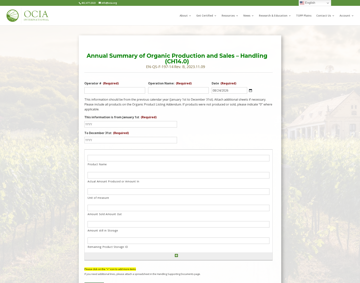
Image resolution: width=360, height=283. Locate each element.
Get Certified (204, 15)
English (309, 2)
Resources (228, 15)
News (246, 15)
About (184, 15)
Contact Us (323, 15)
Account (345, 15)
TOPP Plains (303, 15)
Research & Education (273, 15)
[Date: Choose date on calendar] (250, 90)
